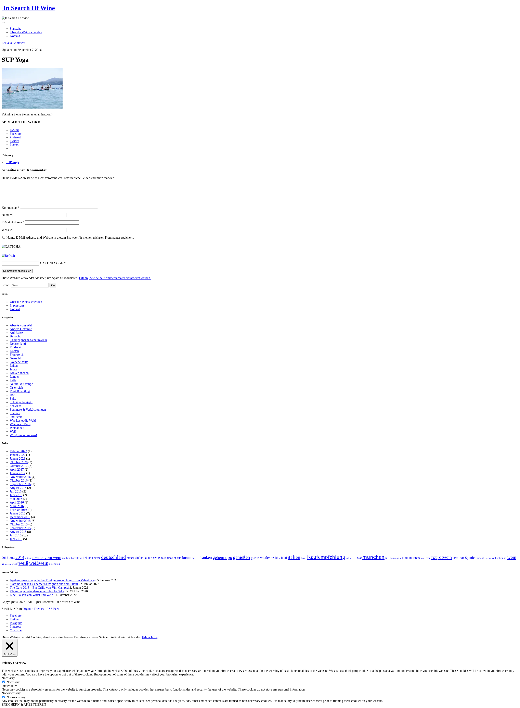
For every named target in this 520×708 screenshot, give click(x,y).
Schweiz (15, 406)
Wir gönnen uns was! (23, 435)
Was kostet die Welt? (23, 420)
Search (6, 285)
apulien (66, 558)
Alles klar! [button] (134, 637)
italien (294, 557)
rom (423, 558)
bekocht (88, 557)
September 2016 (20, 484)
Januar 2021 (17, 458)
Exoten (14, 351)
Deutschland (18, 343)
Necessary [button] (8, 678)
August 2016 (18, 487)
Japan (13, 369)
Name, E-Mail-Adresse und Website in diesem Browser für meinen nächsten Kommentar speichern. (70, 237)
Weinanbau (17, 428)
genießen (241, 557)
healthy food (279, 557)
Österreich (16, 387)
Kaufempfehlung (326, 557)
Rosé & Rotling (20, 391)
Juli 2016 (16, 491)
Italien (14, 365)
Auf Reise (16, 332)
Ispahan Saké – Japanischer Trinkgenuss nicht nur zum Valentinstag (53, 580)
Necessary (13, 682)
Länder (14, 376)
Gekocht (15, 358)
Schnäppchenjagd (21, 402)
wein (511, 557)
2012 (5, 557)
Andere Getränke (21, 329)
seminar (458, 558)
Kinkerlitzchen (19, 373)
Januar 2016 (17, 513)
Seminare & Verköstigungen (28, 409)
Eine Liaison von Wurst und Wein (31, 595)
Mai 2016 (16, 498)
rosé (428, 558)
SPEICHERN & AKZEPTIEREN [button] (24, 704)
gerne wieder (260, 558)
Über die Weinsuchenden (26, 32)
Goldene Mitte (19, 362)
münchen (373, 557)
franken (205, 557)
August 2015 (18, 531)
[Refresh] (8, 255)
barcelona (76, 558)
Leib (13, 380)
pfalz (398, 558)
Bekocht (15, 336)
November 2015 (20, 520)
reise (417, 557)
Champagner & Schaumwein (28, 340)
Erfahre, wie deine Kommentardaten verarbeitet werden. (115, 278)
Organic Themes (33, 608)
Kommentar (10, 207)
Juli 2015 (16, 535)
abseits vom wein (46, 557)
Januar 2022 (17, 455)
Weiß (13, 431)
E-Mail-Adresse (13, 222)
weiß (23, 563)
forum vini (190, 557)
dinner (130, 557)
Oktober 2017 (19, 466)
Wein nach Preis (20, 424)
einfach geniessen (146, 557)
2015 (28, 558)
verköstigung (499, 558)
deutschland (113, 557)
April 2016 (17, 502)
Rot (12, 395)
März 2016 (17, 506)
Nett (387, 558)
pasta (393, 558)
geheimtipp (222, 557)
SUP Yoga (12, 162)
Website (7, 230)
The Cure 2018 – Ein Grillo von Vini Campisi (39, 587)
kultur (349, 558)
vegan (488, 558)
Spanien (15, 413)
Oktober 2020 (19, 462)
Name (7, 214)
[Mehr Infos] (150, 637)
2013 (12, 557)
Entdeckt (15, 347)
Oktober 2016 (19, 480)
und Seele (16, 417)
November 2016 (20, 477)
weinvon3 (10, 563)
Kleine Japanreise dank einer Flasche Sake (37, 591)
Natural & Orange (21, 384)
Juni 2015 (16, 539)
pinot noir (408, 557)
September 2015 (20, 528)
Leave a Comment (13, 43)
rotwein (445, 557)
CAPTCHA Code (51, 263)
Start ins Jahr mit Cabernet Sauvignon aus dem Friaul (44, 584)
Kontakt (15, 36)
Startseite (15, 28)
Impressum (17, 305)
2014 (19, 557)
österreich (54, 563)
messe (357, 557)
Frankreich (17, 354)
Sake (13, 398)
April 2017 (17, 469)
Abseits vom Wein (21, 325)
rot (434, 557)
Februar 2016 (18, 509)
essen (162, 558)
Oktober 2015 (19, 524)
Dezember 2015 (20, 517)
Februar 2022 (18, 451)
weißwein (38, 563)
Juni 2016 (16, 495)
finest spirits (174, 557)
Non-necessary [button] (11, 693)
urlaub (480, 558)
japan (303, 558)
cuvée (97, 557)
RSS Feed (53, 608)
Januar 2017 (17, 473)
